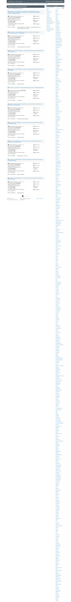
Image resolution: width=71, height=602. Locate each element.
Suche (17, 1)
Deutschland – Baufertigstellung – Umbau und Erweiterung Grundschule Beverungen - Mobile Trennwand (25, 178)
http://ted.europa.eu (10, 199)
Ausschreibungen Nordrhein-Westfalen (27, 3)
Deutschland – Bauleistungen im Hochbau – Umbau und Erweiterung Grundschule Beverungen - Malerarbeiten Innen (24, 141)
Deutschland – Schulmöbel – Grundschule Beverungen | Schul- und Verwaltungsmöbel (26, 87)
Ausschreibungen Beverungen (42, 3)
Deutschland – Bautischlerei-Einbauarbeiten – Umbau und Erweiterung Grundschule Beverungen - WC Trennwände (25, 104)
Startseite (11, 1)
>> (28, 196)
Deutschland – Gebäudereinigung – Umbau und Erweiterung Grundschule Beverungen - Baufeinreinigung (25, 51)
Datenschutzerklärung (39, 198)
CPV (14, 1)
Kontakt (20, 1)
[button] (51, 5)
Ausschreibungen (15, 3)
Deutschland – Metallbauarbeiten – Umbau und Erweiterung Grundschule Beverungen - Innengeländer (26, 70)
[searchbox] (59, 8)
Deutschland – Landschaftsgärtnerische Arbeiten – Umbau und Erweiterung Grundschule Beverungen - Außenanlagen (23, 33)
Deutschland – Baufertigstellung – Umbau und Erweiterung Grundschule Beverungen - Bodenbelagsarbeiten (25, 123)
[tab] (50, 6)
